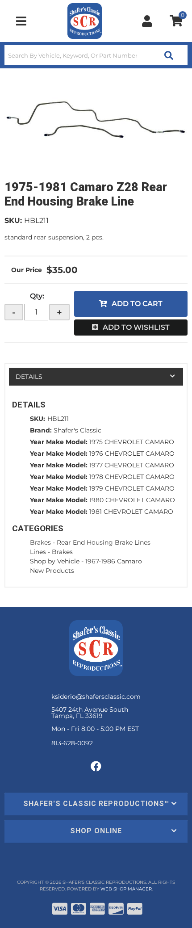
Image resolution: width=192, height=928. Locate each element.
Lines (38, 552)
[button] (96, 55)
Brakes (40, 542)
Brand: (41, 430)
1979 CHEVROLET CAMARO (132, 488)
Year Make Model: (59, 442)
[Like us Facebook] (96, 767)
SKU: (13, 220)
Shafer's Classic (77, 430)
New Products (52, 571)
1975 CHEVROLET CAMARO (131, 442)
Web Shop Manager (126, 889)
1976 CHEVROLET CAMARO (132, 453)
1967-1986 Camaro (113, 561)
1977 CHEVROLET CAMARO (131, 465)
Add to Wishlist (136, 327)
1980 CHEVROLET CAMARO (132, 500)
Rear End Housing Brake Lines (103, 542)
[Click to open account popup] (147, 21)
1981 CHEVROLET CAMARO (131, 512)
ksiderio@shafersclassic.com (96, 696)
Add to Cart (137, 303)
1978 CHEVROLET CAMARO (132, 477)
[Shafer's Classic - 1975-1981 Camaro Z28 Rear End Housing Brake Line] (96, 119)
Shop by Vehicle (54, 561)
